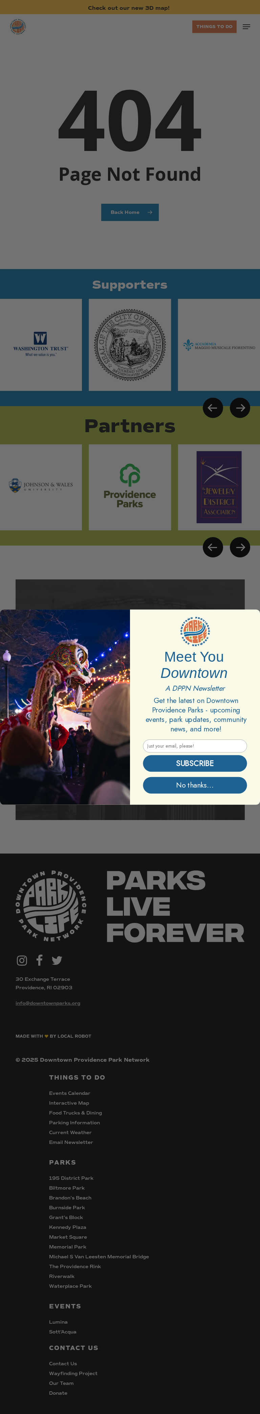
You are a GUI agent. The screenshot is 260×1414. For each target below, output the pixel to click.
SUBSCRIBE (195, 763)
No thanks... (195, 785)
